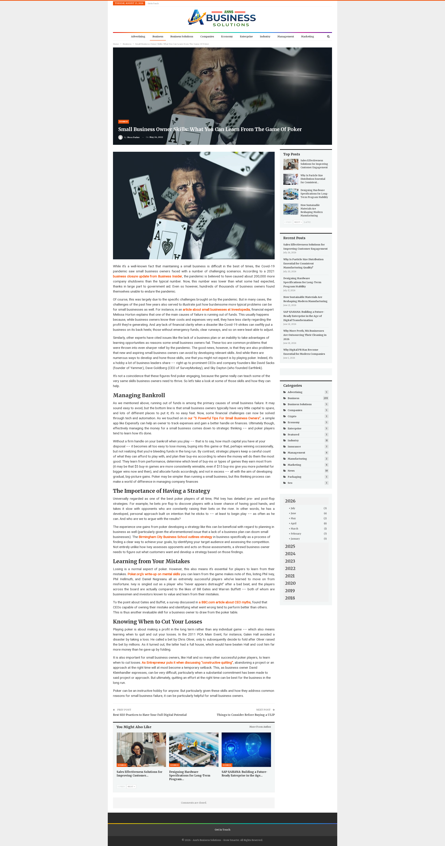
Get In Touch (153, 3)
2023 (290, 561)
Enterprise (246, 36)
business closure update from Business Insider (147, 276)
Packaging (294, 476)
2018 (290, 598)
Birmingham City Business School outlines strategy (175, 537)
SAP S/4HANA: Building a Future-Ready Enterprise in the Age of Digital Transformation (303, 316)
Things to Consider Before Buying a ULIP (246, 715)
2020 (290, 583)
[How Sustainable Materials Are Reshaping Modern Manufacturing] (290, 209)
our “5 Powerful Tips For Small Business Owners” (224, 418)
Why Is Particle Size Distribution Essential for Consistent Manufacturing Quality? (303, 263)
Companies (207, 36)
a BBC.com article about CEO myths (225, 602)
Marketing (307, 36)
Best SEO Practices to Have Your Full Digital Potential (150, 715)
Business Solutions (181, 36)
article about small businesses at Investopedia (216, 309)
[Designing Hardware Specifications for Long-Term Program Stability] (194, 749)
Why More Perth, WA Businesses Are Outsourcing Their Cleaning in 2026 (304, 335)
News (291, 470)
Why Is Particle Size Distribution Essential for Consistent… (313, 179)
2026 (290, 501)
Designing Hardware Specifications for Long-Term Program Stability (314, 194)
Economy (227, 36)
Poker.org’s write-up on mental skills (154, 574)
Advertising (138, 36)
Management (285, 36)
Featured (293, 434)
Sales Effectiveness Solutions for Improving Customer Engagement (314, 164)
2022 (290, 568)
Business (157, 36)
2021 (290, 576)
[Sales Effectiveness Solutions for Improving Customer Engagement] (141, 749)
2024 (290, 553)
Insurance (294, 446)
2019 (290, 590)
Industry (265, 36)
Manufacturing (297, 458)
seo (290, 482)
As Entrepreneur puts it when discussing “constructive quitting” (187, 663)
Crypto (292, 416)
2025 (290, 546)
